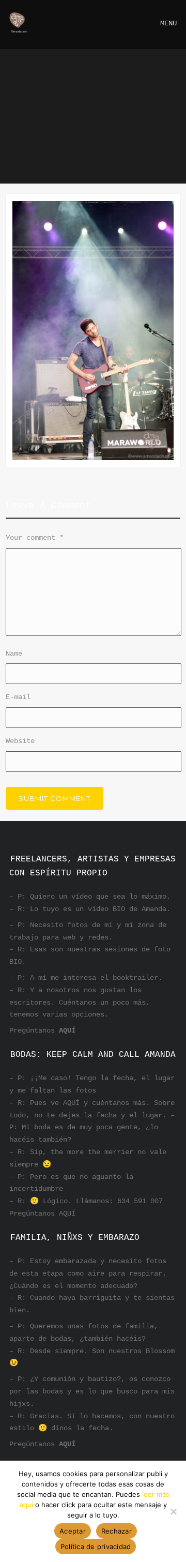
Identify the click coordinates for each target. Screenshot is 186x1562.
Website (20, 741)
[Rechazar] (173, 1511)
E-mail (18, 697)
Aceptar (72, 1531)
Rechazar (116, 1531)
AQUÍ (67, 1030)
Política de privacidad (95, 1546)
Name (14, 653)
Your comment (35, 538)
